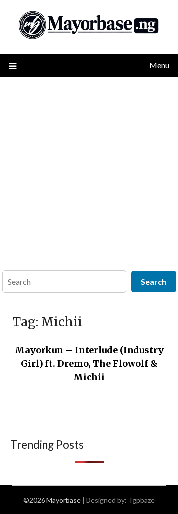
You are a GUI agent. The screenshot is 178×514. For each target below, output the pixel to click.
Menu (159, 65)
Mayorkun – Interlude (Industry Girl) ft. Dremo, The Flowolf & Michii (89, 363)
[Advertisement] (89, 171)
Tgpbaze (141, 500)
